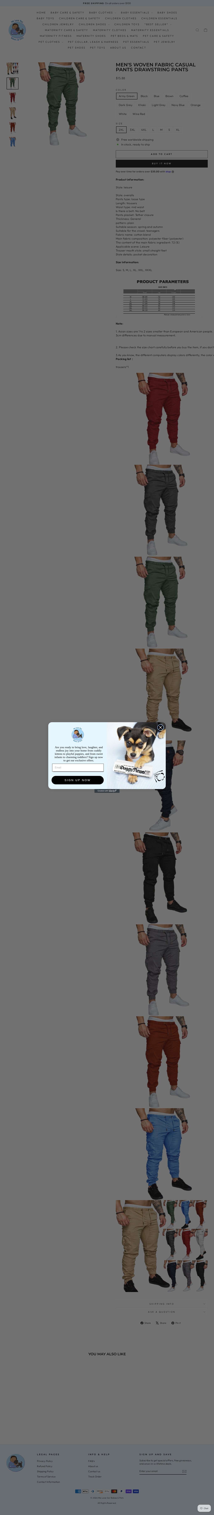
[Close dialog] (160, 727)
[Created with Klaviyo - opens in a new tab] (107, 791)
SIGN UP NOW (78, 780)
